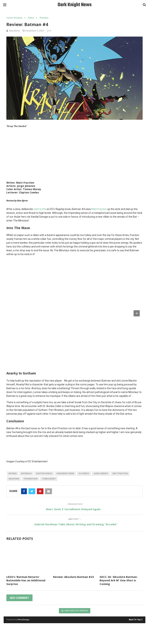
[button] (137, 313)
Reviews (44, 17)
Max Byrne (14, 479)
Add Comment (19, 597)
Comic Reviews (14, 17)
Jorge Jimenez (101, 474)
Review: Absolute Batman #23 (73, 577)
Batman (13, 474)
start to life (39, 209)
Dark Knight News (75, 5)
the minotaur (30, 479)
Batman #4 (26, 474)
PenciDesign (23, 619)
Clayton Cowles (44, 474)
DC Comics (84, 474)
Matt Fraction (99, 209)
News (31, 17)
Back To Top (135, 619)
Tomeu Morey (49, 479)
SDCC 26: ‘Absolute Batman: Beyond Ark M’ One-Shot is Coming (118, 580)
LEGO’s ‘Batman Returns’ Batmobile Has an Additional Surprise (25, 580)
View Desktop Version (76, 611)
